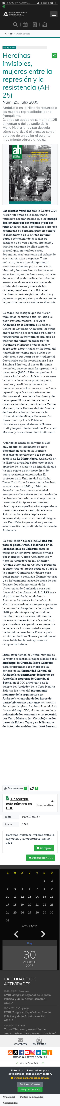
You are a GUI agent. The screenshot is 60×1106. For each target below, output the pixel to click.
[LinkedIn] (38, 1052)
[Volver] (5, 33)
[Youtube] (27, 1052)
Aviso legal (9, 1097)
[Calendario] (25, 24)
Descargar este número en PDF (19, 803)
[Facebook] (21, 1052)
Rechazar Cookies (30, 1084)
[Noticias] (35, 24)
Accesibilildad (10, 1103)
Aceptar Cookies (30, 1089)
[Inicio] (11, 33)
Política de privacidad (31, 1097)
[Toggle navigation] (54, 14)
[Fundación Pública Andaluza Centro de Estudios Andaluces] (15, 14)
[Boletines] (45, 24)
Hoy (29, 943)
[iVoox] (49, 1052)
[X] (15, 1052)
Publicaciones (23, 33)
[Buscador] (15, 24)
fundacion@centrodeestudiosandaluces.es (18, 2)
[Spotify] (44, 1052)
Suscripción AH (42, 857)
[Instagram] (32, 1052)
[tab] (15, 788)
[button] (30, 1077)
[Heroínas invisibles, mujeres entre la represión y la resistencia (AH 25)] (30, 174)
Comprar (45, 848)
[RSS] (10, 1052)
